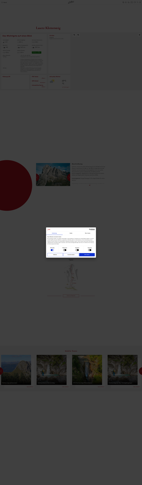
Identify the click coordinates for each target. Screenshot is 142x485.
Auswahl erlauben (71, 254)
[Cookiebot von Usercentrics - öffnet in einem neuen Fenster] (90, 229)
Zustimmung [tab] (54, 233)
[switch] (64, 250)
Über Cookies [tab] (87, 233)
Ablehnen (55, 254)
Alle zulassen (87, 254)
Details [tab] (71, 233)
